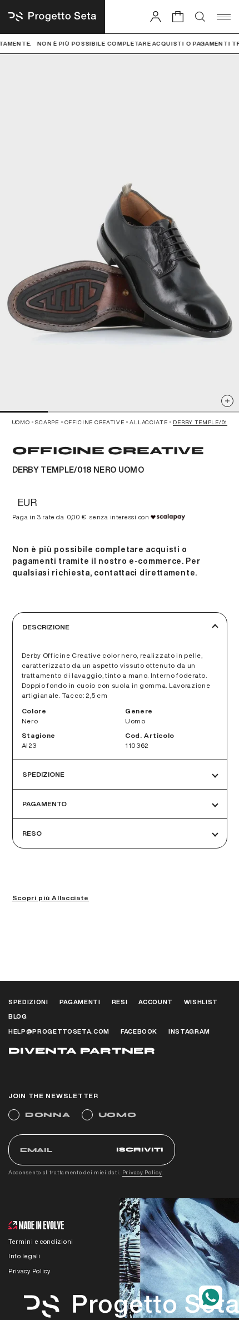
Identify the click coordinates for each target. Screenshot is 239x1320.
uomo (21, 422)
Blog (17, 1016)
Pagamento (44, 803)
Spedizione (43, 774)
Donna (48, 1115)
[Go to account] (156, 16)
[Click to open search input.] (200, 17)
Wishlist (201, 1002)
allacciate (148, 422)
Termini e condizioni (40, 1241)
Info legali (24, 1256)
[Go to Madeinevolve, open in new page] (36, 1226)
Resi (120, 1002)
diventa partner (81, 1050)
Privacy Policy (142, 1172)
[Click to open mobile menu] (223, 16)
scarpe (46, 422)
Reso (32, 833)
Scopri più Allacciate (50, 897)
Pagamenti (80, 1002)
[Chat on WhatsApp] (210, 1297)
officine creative (94, 422)
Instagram (189, 1031)
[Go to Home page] (52, 16)
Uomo (117, 1115)
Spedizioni (28, 1002)
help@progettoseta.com (58, 1031)
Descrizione (45, 627)
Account (155, 1002)
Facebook (139, 1031)
